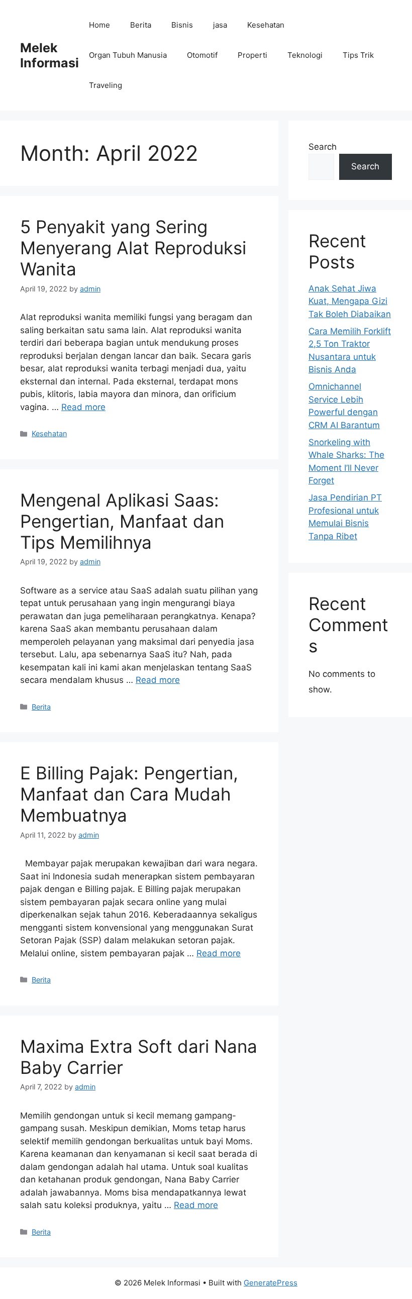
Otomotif (202, 55)
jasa (220, 25)
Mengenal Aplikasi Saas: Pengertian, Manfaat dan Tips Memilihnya (122, 521)
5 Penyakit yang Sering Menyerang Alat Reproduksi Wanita (133, 247)
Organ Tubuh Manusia (128, 55)
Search (322, 147)
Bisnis (182, 25)
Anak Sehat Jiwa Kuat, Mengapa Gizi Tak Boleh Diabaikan (349, 301)
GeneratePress (270, 1282)
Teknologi (305, 55)
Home (99, 25)
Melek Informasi (49, 55)
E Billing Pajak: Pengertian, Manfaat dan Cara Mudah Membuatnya (129, 794)
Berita (140, 25)
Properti (252, 55)
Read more (83, 407)
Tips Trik (358, 55)
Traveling (105, 85)
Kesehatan (265, 25)
